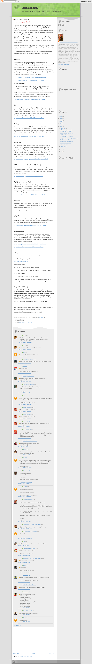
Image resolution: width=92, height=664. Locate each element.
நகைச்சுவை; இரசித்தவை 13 (26, 482)
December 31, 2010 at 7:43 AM (24, 418)
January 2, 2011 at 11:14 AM (24, 562)
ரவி (24, 352)
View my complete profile (63, 64)
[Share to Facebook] (21, 320)
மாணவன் (25, 366)
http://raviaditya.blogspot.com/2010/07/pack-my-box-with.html (30, 77)
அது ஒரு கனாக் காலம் (28, 499)
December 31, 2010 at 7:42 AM (24, 411)
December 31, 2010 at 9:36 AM (24, 446)
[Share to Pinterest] (23, 320)
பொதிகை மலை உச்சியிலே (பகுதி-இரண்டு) (69, 138)
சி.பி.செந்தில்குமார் (27, 407)
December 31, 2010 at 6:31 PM (24, 496)
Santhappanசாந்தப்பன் (28, 359)
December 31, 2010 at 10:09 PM (25, 528)
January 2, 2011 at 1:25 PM (24, 589)
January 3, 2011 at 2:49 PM (24, 614)
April (62, 152)
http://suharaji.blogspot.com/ (21, 261)
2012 (60, 123)
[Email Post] (45, 317)
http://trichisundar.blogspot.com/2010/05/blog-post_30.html (29, 99)
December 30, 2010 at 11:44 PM (25, 342)
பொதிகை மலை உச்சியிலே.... (66, 139)
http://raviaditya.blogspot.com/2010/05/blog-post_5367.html (29, 80)
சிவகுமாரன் (25, 591)
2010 (60, 126)
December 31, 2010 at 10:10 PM (25, 538)
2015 (60, 118)
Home (33, 653)
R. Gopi (25, 486)
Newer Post (16, 653)
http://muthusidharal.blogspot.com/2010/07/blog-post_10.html (30, 225)
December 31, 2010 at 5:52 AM (24, 381)
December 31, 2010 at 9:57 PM (24, 521)
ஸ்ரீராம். (24, 449)
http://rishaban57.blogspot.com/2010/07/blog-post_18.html (29, 118)
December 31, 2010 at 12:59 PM (25, 454)
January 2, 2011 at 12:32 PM (24, 572)
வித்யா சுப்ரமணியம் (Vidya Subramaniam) (32, 524)
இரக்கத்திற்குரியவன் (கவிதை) (66, 141)
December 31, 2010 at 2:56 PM (24, 467)
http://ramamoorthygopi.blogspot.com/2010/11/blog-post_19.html (31, 159)
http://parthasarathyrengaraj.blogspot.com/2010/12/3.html (29, 136)
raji (24, 541)
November (63, 146)
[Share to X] (20, 320)
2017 (60, 115)
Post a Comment (17, 625)
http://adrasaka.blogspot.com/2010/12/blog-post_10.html (28, 247)
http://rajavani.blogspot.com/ (29, 548)
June (62, 151)
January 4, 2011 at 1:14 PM (24, 621)
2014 (60, 120)
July (62, 149)
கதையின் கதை (30, 7)
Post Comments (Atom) (26, 656)
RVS (24, 335)
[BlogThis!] (18, 320)
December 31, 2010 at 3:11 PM (24, 483)
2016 (60, 116)
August (62, 147)
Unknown (25, 395)
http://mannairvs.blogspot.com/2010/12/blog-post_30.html (28, 176)
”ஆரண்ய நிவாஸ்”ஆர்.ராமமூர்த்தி (30, 531)
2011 (60, 124)
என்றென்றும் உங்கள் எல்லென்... (29, 584)
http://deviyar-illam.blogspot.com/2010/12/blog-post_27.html (29, 194)
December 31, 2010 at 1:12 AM (24, 356)
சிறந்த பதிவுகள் (22, 322)
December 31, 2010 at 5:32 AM (24, 373)
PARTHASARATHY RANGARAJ (30, 440)
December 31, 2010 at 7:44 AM (24, 426)
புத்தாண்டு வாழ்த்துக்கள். (65, 131)
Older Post (51, 653)
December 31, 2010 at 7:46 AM (24, 438)
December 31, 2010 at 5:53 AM (24, 392)
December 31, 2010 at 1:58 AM (24, 363)
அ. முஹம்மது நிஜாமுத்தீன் (28, 470)
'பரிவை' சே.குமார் (26, 575)
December (63, 128)
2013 (60, 121)
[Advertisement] (26, 639)
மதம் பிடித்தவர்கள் (64, 144)
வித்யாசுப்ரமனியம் (29, 322)
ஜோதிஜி (25, 457)
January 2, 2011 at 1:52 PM (24, 607)
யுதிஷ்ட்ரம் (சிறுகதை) (64, 134)
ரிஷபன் (24, 565)
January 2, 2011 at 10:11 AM (24, 555)
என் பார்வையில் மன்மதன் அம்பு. (66, 133)
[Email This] (16, 320)
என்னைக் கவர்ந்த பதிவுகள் (22, 22)
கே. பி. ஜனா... (26, 617)
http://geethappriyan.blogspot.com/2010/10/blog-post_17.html (30, 244)
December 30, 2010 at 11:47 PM (25, 349)
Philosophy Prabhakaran (28, 376)
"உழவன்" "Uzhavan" (27, 610)
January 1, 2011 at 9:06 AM (24, 545)
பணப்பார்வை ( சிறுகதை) (65, 143)
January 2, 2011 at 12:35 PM (24, 582)
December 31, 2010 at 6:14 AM (24, 404)
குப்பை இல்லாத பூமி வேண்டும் (66, 136)
